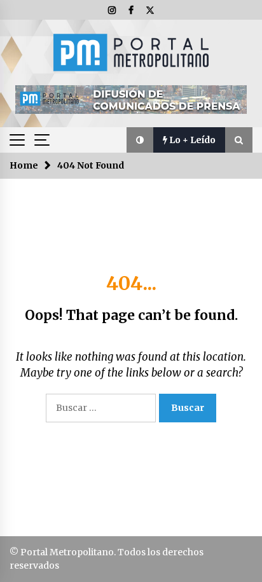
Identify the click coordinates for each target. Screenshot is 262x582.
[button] (140, 140)
